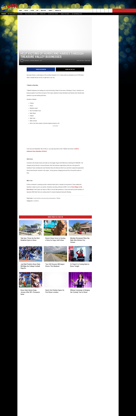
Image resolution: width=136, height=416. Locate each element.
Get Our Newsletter (77, 13)
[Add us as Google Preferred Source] (99, 11)
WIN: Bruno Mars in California (15, 13)
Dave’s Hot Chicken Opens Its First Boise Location (54, 291)
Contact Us (58, 10)
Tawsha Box (26, 60)
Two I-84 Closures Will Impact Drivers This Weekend (54, 265)
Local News (36, 200)
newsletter (53, 198)
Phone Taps (43, 13)
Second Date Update (53, 13)
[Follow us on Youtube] (110, 11)
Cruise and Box (37, 198)
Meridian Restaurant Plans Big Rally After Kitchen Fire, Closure (79, 240)
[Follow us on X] (106, 11)
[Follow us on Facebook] (103, 11)
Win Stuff (43, 10)
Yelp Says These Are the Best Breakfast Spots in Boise (30, 239)
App (37, 10)
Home (20, 10)
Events (50, 10)
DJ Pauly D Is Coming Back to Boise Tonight (79, 265)
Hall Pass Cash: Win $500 (31, 13)
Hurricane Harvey (45, 198)
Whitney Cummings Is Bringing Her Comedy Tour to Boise (80, 291)
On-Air (26, 10)
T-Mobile (58, 198)
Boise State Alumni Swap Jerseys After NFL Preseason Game (30, 292)
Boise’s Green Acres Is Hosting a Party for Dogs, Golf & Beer (55, 239)
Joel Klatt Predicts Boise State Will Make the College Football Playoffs (30, 266)
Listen (32, 10)
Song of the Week (65, 13)
